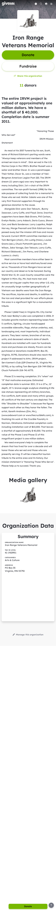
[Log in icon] (46, 3)
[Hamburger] (51, 3)
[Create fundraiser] (35, 3)
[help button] (51, 905)
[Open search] (41, 3)
